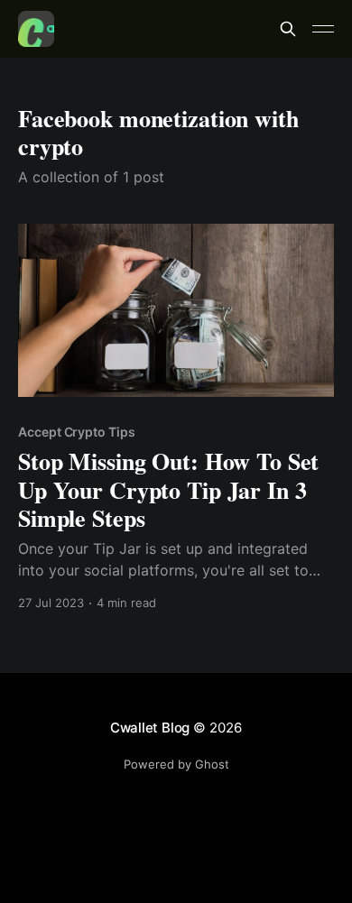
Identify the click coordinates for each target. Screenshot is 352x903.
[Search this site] (287, 28)
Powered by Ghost (176, 764)
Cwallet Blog (150, 727)
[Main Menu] (323, 28)
